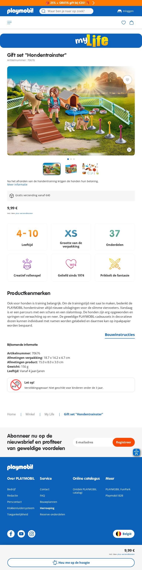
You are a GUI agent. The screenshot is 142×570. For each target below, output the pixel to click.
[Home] (20, 11)
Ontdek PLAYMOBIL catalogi (85, 490)
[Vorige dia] (17, 110)
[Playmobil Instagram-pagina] (31, 534)
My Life (50, 414)
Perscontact (14, 502)
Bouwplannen (48, 502)
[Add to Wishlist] (127, 79)
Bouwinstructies (120, 334)
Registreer (123, 442)
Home (11, 414)
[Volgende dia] (125, 110)
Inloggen (128, 11)
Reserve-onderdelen (52, 514)
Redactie (12, 495)
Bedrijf (11, 489)
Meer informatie (17, 184)
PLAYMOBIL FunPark (118, 489)
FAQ (42, 495)
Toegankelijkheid (17, 514)
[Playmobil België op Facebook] (11, 534)
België (127, 534)
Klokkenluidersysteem (20, 508)
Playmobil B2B (114, 495)
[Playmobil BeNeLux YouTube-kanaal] (21, 534)
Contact (44, 489)
